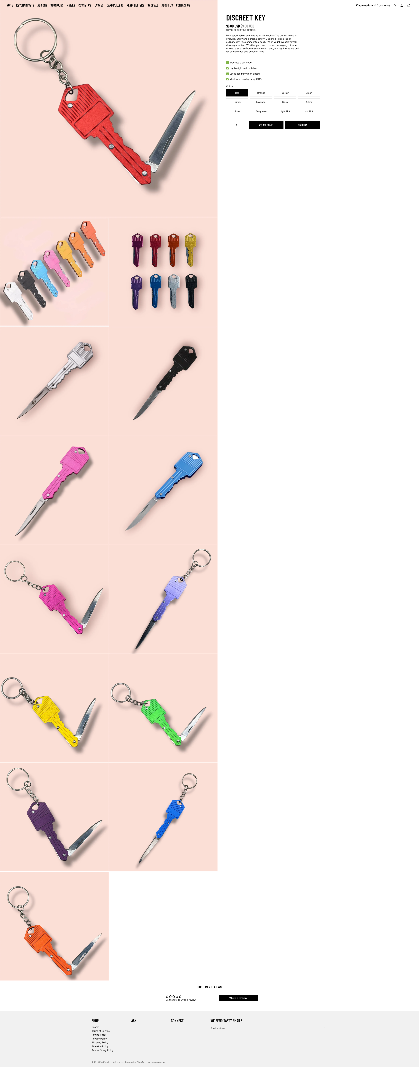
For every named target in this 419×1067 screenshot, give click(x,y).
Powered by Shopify (134, 1062)
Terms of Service (101, 1030)
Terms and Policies (156, 1062)
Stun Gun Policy (100, 1046)
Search (95, 1027)
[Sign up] (324, 1028)
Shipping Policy (100, 1042)
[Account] (401, 5)
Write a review (238, 998)
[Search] (394, 5)
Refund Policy (99, 1034)
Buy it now (302, 125)
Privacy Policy (99, 1038)
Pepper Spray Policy (103, 1050)
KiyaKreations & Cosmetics (111, 1062)
